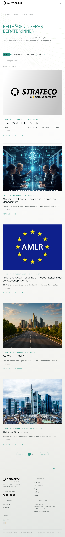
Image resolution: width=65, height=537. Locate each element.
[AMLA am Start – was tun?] (32, 412)
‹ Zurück (21, 454)
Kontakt (36, 495)
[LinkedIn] (11, 495)
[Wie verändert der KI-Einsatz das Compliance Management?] (32, 180)
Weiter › (44, 454)
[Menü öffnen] (60, 3)
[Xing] (14, 495)
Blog (35, 489)
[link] (13, 135)
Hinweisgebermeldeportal (47, 532)
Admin (60, 532)
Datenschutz (7, 507)
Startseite (7, 14)
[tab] (7, 54)
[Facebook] (4, 495)
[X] (7, 495)
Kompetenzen (38, 486)
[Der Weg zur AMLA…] (32, 336)
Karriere (36, 492)
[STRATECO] (12, 3)
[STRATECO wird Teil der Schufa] (32, 104)
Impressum (6, 504)
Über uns (37, 483)
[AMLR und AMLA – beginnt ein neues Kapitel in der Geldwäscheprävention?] (32, 259)
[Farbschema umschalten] (4, 523)
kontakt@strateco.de (41, 511)
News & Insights (20, 14)
